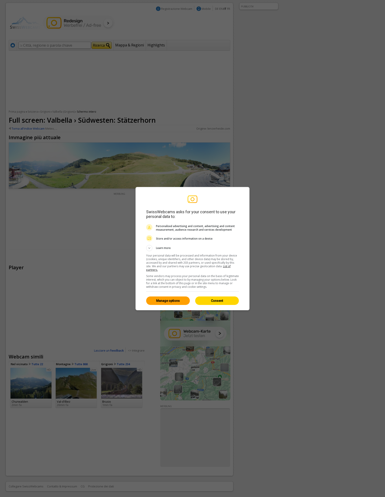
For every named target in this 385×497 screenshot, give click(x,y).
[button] (192, 248)
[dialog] (192, 248)
